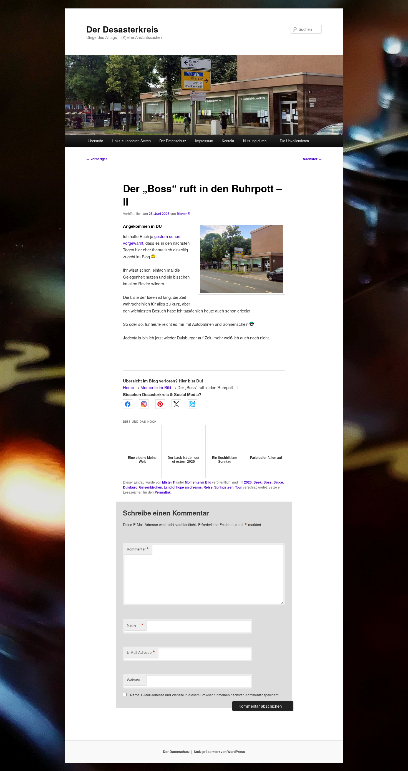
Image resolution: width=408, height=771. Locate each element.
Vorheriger (96, 158)
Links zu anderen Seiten (131, 140)
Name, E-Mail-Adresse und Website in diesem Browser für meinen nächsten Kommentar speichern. (204, 694)
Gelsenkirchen (150, 487)
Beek (257, 482)
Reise (208, 487)
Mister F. (183, 213)
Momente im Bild (155, 387)
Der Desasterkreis (122, 29)
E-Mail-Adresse (141, 652)
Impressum (204, 140)
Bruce (278, 482)
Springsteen (223, 487)
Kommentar (138, 549)
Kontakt (228, 140)
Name (135, 625)
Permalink (163, 492)
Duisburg (130, 487)
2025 (248, 482)
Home (128, 387)
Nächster (312, 158)
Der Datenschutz (172, 140)
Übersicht (95, 140)
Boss (267, 482)
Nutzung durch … (257, 140)
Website (133, 679)
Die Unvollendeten (294, 140)
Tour (238, 487)
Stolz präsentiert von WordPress (219, 751)
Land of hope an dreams (183, 487)
